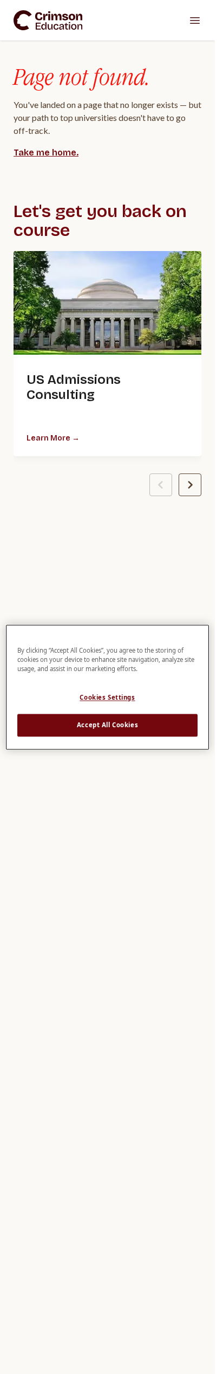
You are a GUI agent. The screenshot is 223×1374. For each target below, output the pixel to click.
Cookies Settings (107, 697)
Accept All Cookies (107, 725)
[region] (107, 687)
